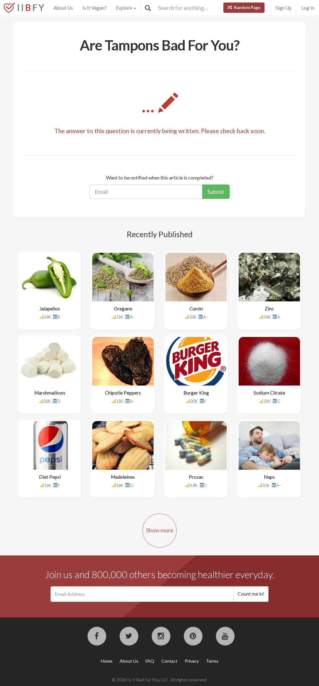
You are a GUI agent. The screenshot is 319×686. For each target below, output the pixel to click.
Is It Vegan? (94, 8)
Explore (124, 8)
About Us (63, 8)
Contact (169, 661)
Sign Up (284, 8)
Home (106, 661)
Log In (307, 8)
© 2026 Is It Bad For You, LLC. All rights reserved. (159, 679)
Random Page (246, 7)
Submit (215, 191)
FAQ (149, 661)
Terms (212, 661)
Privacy (192, 661)
